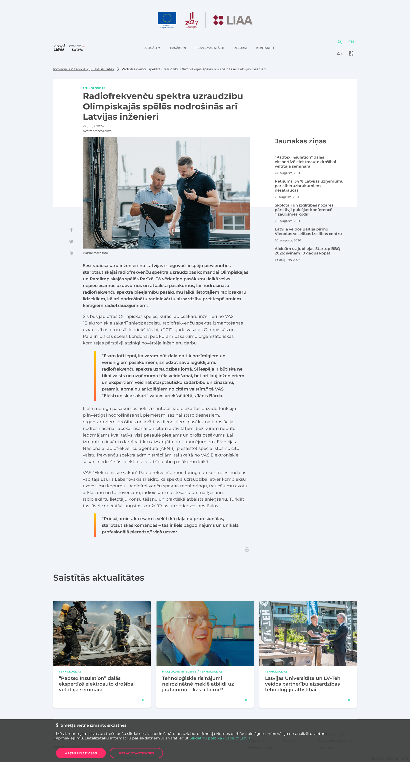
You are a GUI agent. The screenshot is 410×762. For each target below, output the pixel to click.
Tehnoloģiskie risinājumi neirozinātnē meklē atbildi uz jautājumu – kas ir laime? (198, 683)
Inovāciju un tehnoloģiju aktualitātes (83, 69)
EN (351, 42)
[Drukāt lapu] (247, 549)
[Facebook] (71, 230)
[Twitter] (71, 241)
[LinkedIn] (71, 253)
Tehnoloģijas (94, 88)
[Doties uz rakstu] (143, 700)
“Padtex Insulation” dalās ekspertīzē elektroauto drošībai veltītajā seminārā (97, 683)
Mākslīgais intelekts (179, 671)
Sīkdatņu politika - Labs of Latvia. (220, 738)
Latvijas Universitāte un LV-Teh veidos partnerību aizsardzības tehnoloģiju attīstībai (302, 683)
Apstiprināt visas (81, 753)
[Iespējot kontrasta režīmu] (351, 53)
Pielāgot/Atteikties (136, 753)
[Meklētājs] (339, 42)
